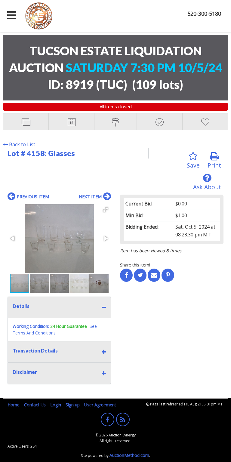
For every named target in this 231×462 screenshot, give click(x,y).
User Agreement (100, 405)
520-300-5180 (204, 13)
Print (214, 165)
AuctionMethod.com (129, 455)
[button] (105, 209)
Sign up (73, 405)
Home (14, 405)
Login (55, 405)
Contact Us (35, 405)
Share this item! (135, 265)
